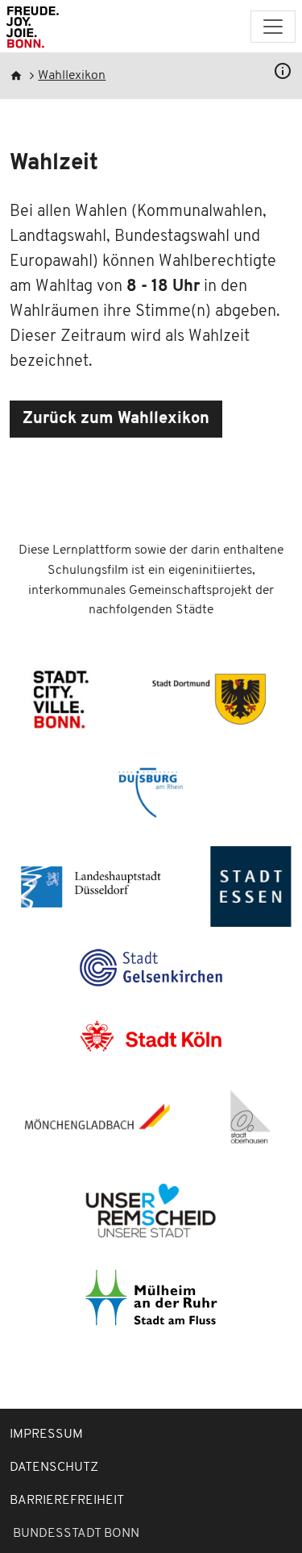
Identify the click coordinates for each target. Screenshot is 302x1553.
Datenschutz (54, 1467)
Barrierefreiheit (67, 1500)
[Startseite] (32, 29)
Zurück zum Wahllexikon (116, 419)
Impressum (46, 1434)
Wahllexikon (71, 75)
